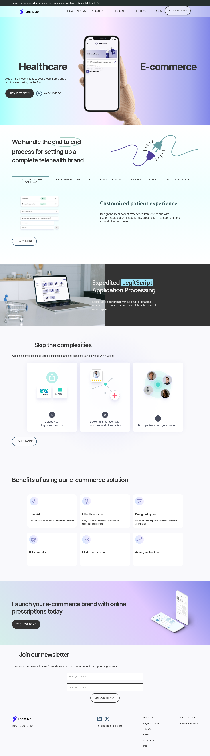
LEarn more (24, 441)
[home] (34, 11)
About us (98, 11)
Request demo (178, 10)
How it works (76, 11)
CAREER (146, 746)
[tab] (30, 180)
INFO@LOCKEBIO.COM (109, 726)
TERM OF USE (187, 717)
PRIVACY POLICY (189, 723)
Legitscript (119, 11)
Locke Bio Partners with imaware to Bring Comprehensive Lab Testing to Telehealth (53, 3)
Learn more (24, 241)
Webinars (148, 740)
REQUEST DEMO (151, 723)
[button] (140, 11)
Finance (147, 729)
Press (157, 11)
